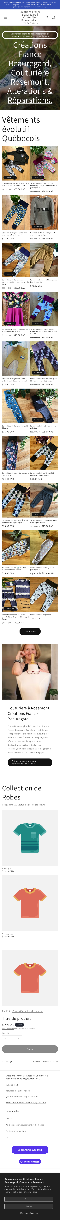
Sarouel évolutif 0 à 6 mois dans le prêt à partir (43, 427)
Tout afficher (30, 631)
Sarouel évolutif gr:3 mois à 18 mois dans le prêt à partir (43, 521)
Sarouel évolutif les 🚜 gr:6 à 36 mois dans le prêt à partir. (14, 568)
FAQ (7, 1137)
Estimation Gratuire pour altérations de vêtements (24, 762)
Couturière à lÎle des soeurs (27, 1011)
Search (9, 1118)
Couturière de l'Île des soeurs (31, 804)
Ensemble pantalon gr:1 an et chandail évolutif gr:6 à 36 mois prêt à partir (15, 617)
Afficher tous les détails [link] (44, 1061)
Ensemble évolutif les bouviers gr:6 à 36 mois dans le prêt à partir (15, 184)
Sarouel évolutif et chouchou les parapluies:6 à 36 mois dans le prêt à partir (43, 331)
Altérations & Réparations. (30, 95)
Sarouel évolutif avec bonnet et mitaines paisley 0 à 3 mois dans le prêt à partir (43, 185)
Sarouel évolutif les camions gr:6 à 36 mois (15, 427)
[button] (6, 17)
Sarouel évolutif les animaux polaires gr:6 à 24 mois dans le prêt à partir (15, 282)
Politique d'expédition (16, 1131)
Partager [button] (9, 1061)
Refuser (29, 1206)
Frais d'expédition (8, 1028)
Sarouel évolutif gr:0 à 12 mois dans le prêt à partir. (43, 281)
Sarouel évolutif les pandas (40, 615)
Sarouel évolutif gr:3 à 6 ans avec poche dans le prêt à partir (14, 234)
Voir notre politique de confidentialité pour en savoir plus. (28, 1190)
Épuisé (30, 1049)
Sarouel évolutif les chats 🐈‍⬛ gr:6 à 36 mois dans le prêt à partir (15, 521)
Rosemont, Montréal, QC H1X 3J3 (26, 1102)
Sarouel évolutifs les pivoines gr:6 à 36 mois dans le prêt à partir (43, 380)
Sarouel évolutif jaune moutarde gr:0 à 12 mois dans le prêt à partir (15, 380)
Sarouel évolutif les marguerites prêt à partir (42, 568)
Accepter (28, 1199)
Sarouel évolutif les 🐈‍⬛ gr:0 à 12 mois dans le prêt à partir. (42, 474)
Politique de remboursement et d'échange (25, 1125)
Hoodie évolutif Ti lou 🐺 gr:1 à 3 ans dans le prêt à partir (42, 234)
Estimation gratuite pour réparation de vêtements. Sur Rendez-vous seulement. (30, 34)
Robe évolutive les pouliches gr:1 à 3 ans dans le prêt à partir (16, 330)
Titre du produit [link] (8, 868)
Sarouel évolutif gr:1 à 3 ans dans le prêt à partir (15, 474)
